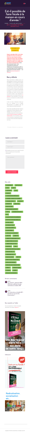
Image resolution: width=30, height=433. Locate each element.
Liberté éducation (11, 241)
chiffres (8, 190)
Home (6, 23)
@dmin (9, 281)
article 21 (18, 185)
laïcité (8, 235)
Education (9, 206)
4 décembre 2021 (15, 48)
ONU (15, 246)
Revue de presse (10, 262)
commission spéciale (12, 195)
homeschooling (17, 211)
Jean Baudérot (10, 227)
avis (7, 187)
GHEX (7, 211)
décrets (8, 203)
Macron (8, 246)
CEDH (13, 187)
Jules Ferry (9, 230)
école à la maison (11, 273)
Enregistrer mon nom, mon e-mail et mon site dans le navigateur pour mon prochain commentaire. (15, 152)
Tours (8, 270)
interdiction (10, 225)
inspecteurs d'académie (13, 217)
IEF (7, 214)
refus (18, 257)
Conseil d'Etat (10, 201)
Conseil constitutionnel (13, 198)
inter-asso (9, 222)
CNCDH (8, 193)
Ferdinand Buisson (11, 209)
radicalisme (9, 257)
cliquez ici (16, 307)
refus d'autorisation (12, 259)
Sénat (8, 267)
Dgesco (20, 201)
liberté (16, 235)
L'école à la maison (11, 233)
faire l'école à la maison (15, 127)
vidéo (15, 270)
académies (9, 185)
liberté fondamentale (12, 238)
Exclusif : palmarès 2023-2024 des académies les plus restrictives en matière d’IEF (15, 284)
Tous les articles (15, 23)
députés (16, 203)
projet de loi (10, 251)
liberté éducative (11, 243)
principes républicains (12, 249)
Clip (16, 190)
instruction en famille (13, 219)
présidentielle (10, 254)
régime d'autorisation (12, 265)
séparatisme (16, 267)
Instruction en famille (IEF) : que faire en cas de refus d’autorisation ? (15, 294)
